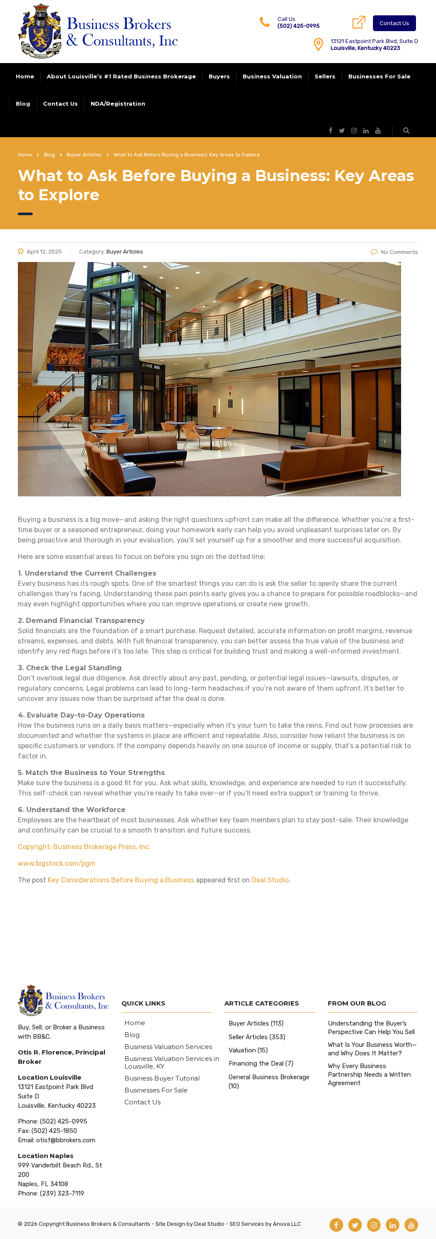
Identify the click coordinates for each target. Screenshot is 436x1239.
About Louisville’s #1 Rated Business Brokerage (121, 76)
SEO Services (246, 1224)
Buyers (219, 76)
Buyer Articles (249, 1023)
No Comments (399, 252)
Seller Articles (248, 1037)
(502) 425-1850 (54, 1131)
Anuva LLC (287, 1224)
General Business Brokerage (269, 1077)
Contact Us (394, 23)
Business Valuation (272, 76)
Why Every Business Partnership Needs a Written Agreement (369, 1074)
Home (25, 76)
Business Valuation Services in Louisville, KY (171, 1062)
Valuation (242, 1050)
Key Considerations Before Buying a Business (121, 880)
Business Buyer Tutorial (162, 1078)
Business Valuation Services (168, 1047)
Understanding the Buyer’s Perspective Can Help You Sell (371, 1028)
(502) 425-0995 (299, 26)
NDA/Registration (118, 103)
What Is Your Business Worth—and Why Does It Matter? (372, 1049)
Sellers (325, 76)
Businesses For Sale (379, 76)
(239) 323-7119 (62, 1193)
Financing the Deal (256, 1063)
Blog (23, 103)
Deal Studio (270, 880)
